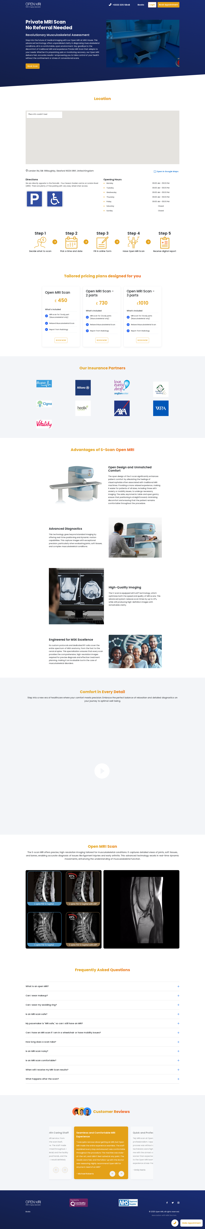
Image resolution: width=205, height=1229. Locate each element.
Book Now (61, 340)
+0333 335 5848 (121, 4)
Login (152, 4)
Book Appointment (168, 4)
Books (141, 4)
